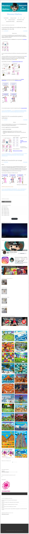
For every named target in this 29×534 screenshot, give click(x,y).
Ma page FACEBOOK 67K (5, 240)
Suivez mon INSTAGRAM (5, 255)
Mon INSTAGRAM (14, 218)
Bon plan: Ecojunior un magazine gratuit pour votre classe (10, 504)
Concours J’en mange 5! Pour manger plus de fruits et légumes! (10, 502)
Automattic (21, 530)
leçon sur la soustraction (5, 190)
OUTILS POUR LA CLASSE (20, 19)
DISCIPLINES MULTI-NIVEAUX (10, 21)
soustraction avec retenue (15, 154)
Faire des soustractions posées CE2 (23, 141)
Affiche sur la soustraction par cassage (12, 160)
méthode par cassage (9, 154)
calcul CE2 (23, 153)
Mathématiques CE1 (9, 110)
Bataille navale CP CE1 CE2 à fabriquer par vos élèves (9, 506)
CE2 (5, 19)
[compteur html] (6, 202)
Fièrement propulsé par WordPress (10, 530)
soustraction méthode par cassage (19, 190)
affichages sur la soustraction (19, 110)
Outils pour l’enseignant (11, 19)
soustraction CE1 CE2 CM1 (12, 190)
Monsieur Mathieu (14, 14)
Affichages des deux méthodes (17, 150)
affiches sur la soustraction (18, 153)
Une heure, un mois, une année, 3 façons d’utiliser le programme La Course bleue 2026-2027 (14, 508)
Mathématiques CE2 (8, 153)
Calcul (5, 110)
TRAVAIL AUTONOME (19, 21)
